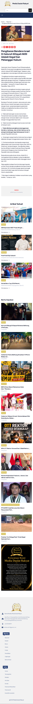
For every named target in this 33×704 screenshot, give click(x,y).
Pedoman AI (8, 690)
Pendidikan (7, 653)
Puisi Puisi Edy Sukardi (8, 255)
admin (4, 43)
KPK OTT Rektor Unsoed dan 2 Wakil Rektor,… (15, 448)
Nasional (8, 21)
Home (2, 21)
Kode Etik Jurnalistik (9, 693)
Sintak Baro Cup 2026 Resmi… (10, 283)
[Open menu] (2, 15)
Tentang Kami (8, 674)
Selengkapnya (4, 232)
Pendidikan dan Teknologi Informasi (10, 504)
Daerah (3, 224)
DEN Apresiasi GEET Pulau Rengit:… (12, 227)
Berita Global (8, 659)
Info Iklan (7, 680)
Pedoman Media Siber (10, 686)
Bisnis (6, 644)
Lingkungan (7, 656)
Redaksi (7, 677)
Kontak (6, 683)
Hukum (3, 322)
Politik (6, 650)
